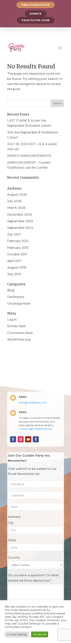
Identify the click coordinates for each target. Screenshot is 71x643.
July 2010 (14, 274)
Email (23, 397)
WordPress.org (18, 339)
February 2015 (17, 248)
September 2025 (20, 221)
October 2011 (17, 254)
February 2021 (18, 241)
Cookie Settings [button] (17, 634)
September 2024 (20, 228)
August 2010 (16, 267)
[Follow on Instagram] (21, 439)
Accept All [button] (39, 634)
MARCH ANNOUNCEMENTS (29, 156)
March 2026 (16, 208)
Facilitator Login (35, 20)
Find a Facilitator (35, 4)
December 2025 (19, 214)
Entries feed (16, 326)
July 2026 (14, 201)
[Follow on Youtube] (28, 439)
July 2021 (14, 234)
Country (14, 557)
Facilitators (15, 297)
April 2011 (14, 261)
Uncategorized (18, 303)
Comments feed (20, 333)
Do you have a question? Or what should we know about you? (33, 577)
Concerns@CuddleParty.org (35, 428)
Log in (12, 319)
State (12, 540)
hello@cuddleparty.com (33, 402)
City (11, 523)
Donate (35, 13)
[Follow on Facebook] (13, 439)
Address (14, 517)
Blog (10, 290)
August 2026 (17, 194)
